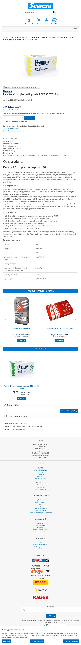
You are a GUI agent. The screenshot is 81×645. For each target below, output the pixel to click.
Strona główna (8, 37)
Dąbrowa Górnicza (40, 470)
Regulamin (40, 523)
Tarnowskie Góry (40, 478)
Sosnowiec (40, 476)
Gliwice (40, 472)
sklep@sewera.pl (40, 451)
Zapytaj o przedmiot (10, 128)
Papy (40, 506)
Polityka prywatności (40, 547)
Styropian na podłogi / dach (65, 37)
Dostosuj (6, 641)
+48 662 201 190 (43, 453)
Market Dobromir (40, 489)
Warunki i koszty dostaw (40, 530)
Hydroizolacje (40, 500)
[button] (75, 320)
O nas (40, 542)
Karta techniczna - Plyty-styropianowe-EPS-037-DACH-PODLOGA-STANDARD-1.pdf (34, 155)
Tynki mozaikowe (40, 510)
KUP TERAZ (21, 341)
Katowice (40, 474)
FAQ (40, 549)
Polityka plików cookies (40, 544)
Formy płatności (40, 532)
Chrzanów (40, 485)
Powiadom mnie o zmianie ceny (14, 131)
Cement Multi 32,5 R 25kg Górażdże (59, 328)
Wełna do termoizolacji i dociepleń (40, 512)
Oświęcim (40, 487)
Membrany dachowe (40, 502)
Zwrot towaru (40, 525)
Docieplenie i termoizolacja (38, 37)
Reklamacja (40, 527)
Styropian (51, 37)
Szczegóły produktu (20, 37)
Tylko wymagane (37, 641)
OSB (40, 504)
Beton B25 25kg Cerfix (21, 328)
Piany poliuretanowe (40, 508)
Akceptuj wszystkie (71, 641)
